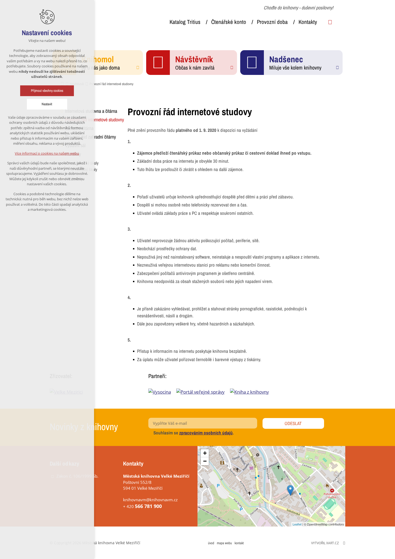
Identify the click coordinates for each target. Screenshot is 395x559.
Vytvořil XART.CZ (325, 543)
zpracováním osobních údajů (206, 433)
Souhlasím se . (193, 433)
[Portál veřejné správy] (203, 392)
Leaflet (297, 524)
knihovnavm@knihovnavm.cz (150, 499)
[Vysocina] (162, 392)
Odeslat (293, 423)
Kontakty (308, 22)
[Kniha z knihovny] (252, 392)
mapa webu (224, 543)
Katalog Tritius (185, 22)
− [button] (205, 461)
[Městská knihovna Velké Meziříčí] (290, 490)
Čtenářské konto (228, 22)
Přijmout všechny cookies (47, 90)
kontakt (239, 543)
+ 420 (142, 506)
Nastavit (47, 104)
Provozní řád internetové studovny (94, 119)
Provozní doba (272, 22)
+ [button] (205, 453)
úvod (211, 543)
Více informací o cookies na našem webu (47, 153)
